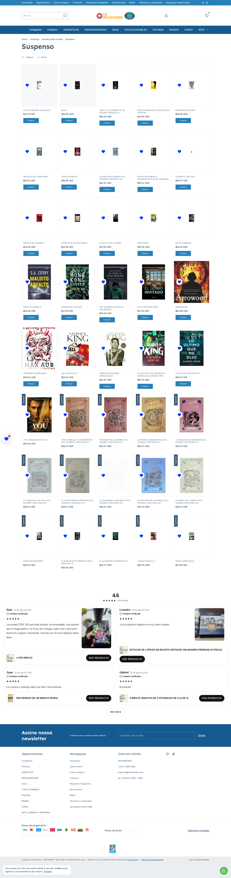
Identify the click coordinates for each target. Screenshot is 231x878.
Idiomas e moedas (198, 830)
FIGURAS (158, 29)
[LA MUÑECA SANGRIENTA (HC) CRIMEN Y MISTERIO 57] (153, 414)
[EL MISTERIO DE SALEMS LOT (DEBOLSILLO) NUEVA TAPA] (153, 348)
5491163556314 (125, 761)
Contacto (77, 2)
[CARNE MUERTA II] (153, 536)
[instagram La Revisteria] (203, 2)
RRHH (132, 2)
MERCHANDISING (96, 29)
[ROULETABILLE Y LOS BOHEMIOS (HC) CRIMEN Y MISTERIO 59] (77, 414)
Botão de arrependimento (153, 860)
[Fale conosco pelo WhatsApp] (224, 871)
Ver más (115, 712)
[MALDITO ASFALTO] (39, 282)
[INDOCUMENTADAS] (191, 536)
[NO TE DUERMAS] (191, 218)
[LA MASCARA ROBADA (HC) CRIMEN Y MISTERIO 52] (115, 152)
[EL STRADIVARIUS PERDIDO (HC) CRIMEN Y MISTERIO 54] (77, 475)
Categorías (35, 29)
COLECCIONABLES (135, 29)
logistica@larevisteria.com (130, 772)
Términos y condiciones (150, 2)
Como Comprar (61, 2)
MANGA (174, 29)
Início (115, 29)
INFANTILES (71, 29)
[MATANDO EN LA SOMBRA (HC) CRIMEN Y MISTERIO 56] (115, 414)
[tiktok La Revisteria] (207, 2)
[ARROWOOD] (191, 282)
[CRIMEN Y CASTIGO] (191, 151)
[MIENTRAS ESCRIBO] (39, 536)
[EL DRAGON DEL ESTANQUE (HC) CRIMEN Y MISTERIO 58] (153, 475)
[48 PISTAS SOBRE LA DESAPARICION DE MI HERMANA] (153, 152)
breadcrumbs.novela (52, 39)
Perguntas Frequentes (97, 2)
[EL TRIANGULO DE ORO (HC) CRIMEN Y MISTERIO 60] (39, 475)
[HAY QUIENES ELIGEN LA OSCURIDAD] (115, 282)
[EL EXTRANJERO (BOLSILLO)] (39, 85)
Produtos (52, 29)
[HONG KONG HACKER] (77, 282)
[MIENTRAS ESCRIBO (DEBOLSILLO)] (115, 348)
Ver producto (99, 658)
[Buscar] (65, 15)
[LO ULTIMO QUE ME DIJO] (191, 348)
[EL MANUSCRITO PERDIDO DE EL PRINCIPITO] (77, 536)
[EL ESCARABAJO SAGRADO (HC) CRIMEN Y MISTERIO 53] (115, 475)
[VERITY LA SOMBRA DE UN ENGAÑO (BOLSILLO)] (115, 85)
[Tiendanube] (198, 860)
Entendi (48, 871)
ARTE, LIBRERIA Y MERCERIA (36, 812)
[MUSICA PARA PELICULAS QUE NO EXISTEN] (153, 85)
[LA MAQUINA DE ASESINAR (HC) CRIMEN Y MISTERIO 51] (191, 414)
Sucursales (27, 2)
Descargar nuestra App (178, 2)
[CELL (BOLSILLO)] (77, 348)
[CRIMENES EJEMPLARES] (39, 348)
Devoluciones (118, 2)
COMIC (188, 29)
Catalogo (34, 39)
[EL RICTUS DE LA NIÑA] (115, 218)
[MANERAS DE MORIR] (191, 85)
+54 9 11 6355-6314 (126, 766)
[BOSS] (77, 85)
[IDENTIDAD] (153, 218)
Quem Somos (43, 2)
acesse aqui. (132, 860)
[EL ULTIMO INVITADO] (153, 282)
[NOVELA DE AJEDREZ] (39, 218)
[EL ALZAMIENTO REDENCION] (115, 536)
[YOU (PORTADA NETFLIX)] (39, 414)
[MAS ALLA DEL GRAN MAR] (39, 152)
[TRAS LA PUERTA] (77, 152)
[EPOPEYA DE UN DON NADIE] (77, 218)
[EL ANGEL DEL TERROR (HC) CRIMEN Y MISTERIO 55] (191, 475)
